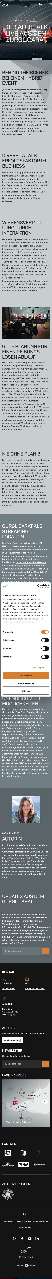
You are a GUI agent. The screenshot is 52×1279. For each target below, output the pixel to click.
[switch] (45, 640)
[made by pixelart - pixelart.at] (26, 1266)
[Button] (45, 951)
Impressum (9, 1221)
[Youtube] (29, 1238)
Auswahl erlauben (26, 683)
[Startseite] (16, 20)
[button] (26, 1214)
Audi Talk (33, 20)
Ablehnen (26, 691)
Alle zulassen (26, 675)
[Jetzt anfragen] (40, 4)
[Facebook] (22, 1238)
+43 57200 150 (8, 988)
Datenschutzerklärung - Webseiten (32, 1221)
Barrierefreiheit (26, 1227)
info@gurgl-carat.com (35, 988)
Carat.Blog (24, 20)
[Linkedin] (37, 1238)
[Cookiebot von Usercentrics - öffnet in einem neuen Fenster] (37, 586)
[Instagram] (14, 1238)
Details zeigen (37, 667)
